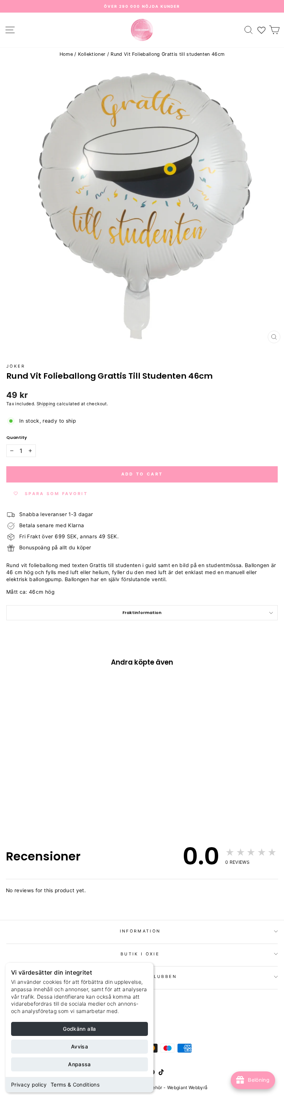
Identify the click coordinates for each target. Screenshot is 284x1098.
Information (140, 931)
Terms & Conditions (75, 1084)
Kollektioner (91, 54)
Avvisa (79, 1046)
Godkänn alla (79, 1029)
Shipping (46, 403)
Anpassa (79, 1064)
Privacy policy (29, 1084)
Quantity (16, 437)
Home (66, 54)
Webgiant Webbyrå (187, 1087)
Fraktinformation (142, 613)
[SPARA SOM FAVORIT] (15, 772)
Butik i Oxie (140, 954)
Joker (16, 366)
